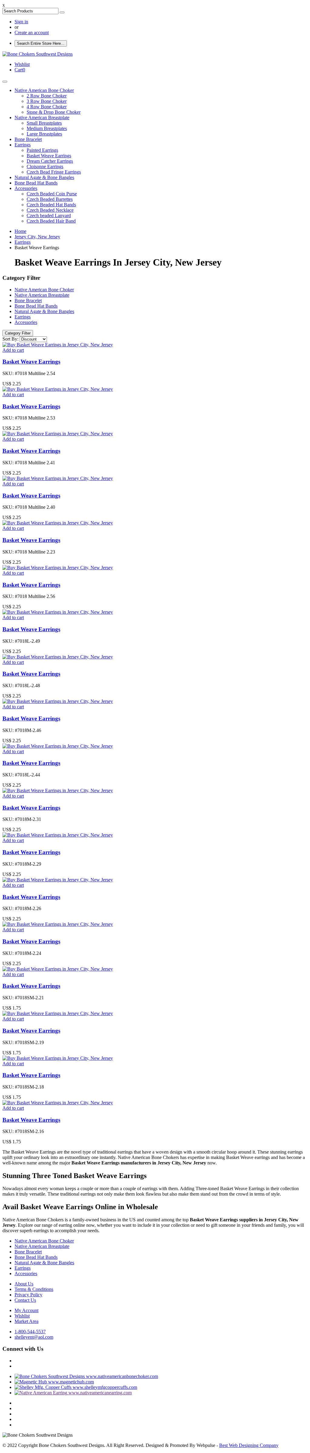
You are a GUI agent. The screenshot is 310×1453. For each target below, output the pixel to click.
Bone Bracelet (28, 139)
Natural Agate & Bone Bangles (44, 177)
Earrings (23, 144)
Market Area (26, 1321)
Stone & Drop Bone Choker (54, 112)
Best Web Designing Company (249, 1445)
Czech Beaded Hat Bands (51, 204)
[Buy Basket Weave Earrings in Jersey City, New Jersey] (57, 344)
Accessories (26, 188)
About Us (24, 1283)
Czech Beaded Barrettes (50, 199)
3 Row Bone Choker (47, 101)
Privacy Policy (28, 1294)
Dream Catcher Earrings (50, 161)
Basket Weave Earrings (49, 155)
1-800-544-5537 (30, 1331)
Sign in (21, 21)
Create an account (32, 32)
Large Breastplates (44, 133)
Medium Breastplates (47, 128)
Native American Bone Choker (44, 90)
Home (20, 231)
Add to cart (13, 350)
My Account (26, 1310)
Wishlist (22, 1315)
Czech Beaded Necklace (50, 210)
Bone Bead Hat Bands (36, 182)
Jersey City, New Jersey (37, 236)
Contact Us (25, 1300)
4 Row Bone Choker (47, 106)
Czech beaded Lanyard (49, 215)
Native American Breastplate (42, 117)
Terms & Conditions (34, 1289)
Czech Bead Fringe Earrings (54, 172)
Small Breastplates (44, 123)
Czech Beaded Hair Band (51, 221)
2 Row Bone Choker (47, 95)
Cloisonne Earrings (45, 166)
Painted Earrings (42, 150)
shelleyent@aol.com (34, 1337)
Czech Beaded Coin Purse (52, 193)
